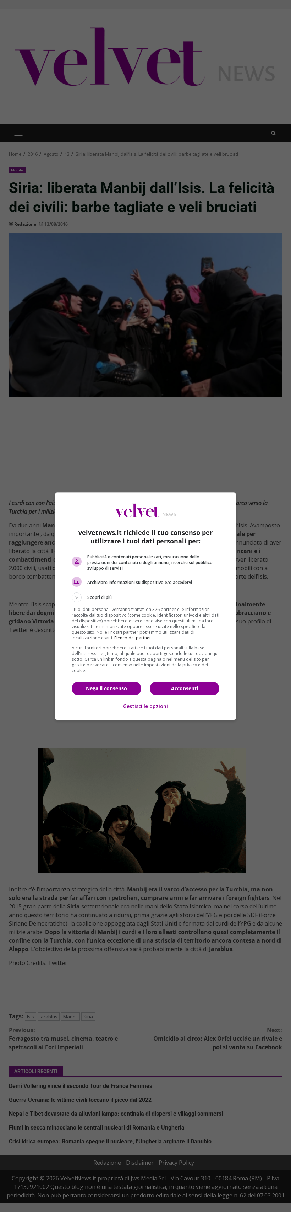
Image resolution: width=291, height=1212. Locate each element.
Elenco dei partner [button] (132, 638)
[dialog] (145, 606)
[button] (145, 597)
